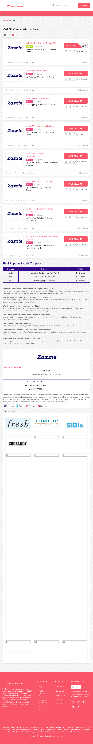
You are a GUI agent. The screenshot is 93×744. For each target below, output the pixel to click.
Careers (59, 704)
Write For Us (60, 695)
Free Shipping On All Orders (37, 98)
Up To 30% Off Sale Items (36, 70)
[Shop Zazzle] (46, 357)
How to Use (60, 687)
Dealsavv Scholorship (43, 708)
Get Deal (74, 73)
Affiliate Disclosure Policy (42, 693)
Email (33, 62)
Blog (40, 687)
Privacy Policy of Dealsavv (43, 701)
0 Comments (83, 62)
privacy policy (82, 696)
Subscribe (86, 687)
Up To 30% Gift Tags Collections (39, 181)
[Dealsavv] (15, 6)
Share (25, 62)
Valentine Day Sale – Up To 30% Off (41, 43)
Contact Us (60, 691)
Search (84, 5)
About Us (59, 700)
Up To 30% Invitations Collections (40, 126)
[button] (8, 406)
